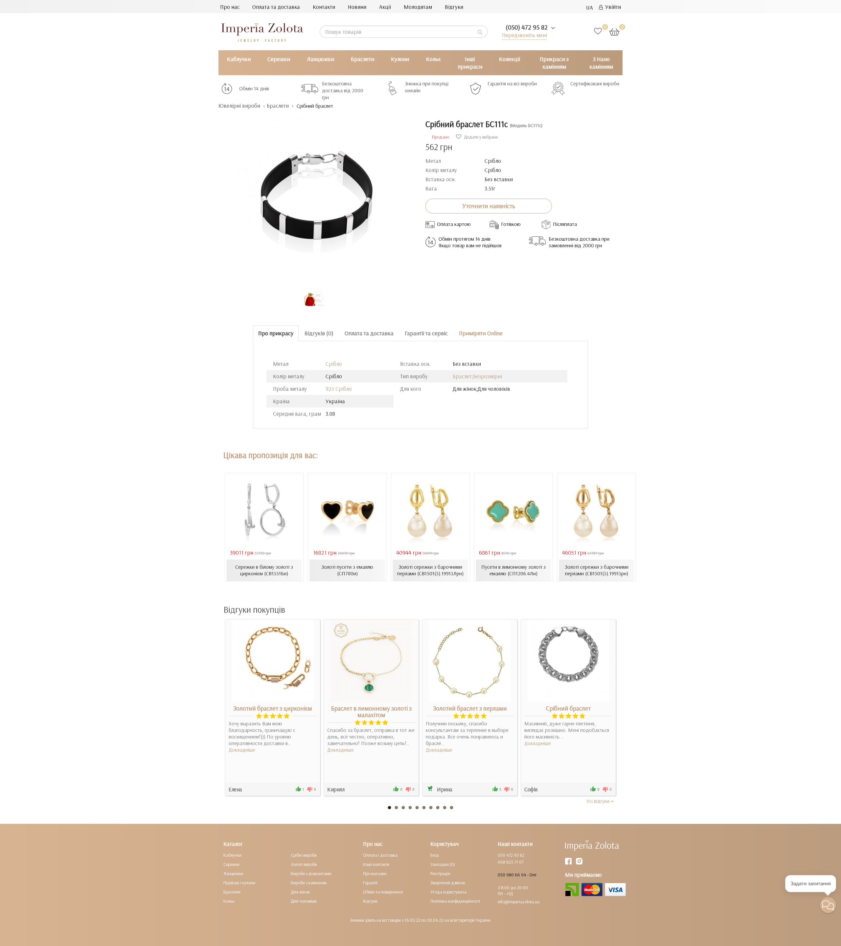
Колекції (509, 59)
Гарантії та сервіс (426, 333)
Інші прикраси (470, 62)
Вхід (434, 855)
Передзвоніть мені (524, 35)
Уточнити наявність (488, 206)
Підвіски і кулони (239, 883)
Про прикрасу (275, 333)
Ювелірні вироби (239, 105)
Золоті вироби (304, 864)
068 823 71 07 (511, 862)
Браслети (362, 59)
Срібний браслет (568, 708)
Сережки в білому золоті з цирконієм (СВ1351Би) (264, 570)
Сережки (278, 59)
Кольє (433, 59)
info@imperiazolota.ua (518, 902)
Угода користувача (448, 892)
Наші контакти (376, 864)
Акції (385, 6)
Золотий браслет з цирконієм (272, 708)
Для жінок (300, 892)
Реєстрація (440, 873)
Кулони (400, 59)
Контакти (324, 6)
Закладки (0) (442, 864)
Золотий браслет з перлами (470, 708)
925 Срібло (339, 388)
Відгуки (454, 6)
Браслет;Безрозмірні (477, 376)
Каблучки (239, 59)
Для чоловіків (303, 901)
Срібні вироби (304, 855)
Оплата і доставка (380, 855)
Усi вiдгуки (597, 801)
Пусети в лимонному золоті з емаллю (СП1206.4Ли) (513, 570)
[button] (828, 905)
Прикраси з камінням (554, 62)
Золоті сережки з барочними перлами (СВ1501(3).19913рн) (596, 570)
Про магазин (375, 873)
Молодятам (418, 6)
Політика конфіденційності (455, 901)
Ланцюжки (320, 59)
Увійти (612, 6)
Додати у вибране (480, 137)
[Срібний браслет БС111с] (317, 194)
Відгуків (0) (319, 333)
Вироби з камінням (309, 883)
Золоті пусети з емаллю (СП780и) (347, 570)
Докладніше (242, 749)
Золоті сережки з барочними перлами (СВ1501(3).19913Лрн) (430, 570)
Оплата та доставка (276, 6)
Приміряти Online (481, 333)
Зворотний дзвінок (447, 883)
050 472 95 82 (511, 855)
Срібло (334, 363)
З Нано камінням (601, 62)
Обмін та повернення (383, 892)
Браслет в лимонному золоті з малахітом (371, 711)
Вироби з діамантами (311, 873)
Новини (357, 6)
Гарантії (370, 883)
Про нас (229, 6)
